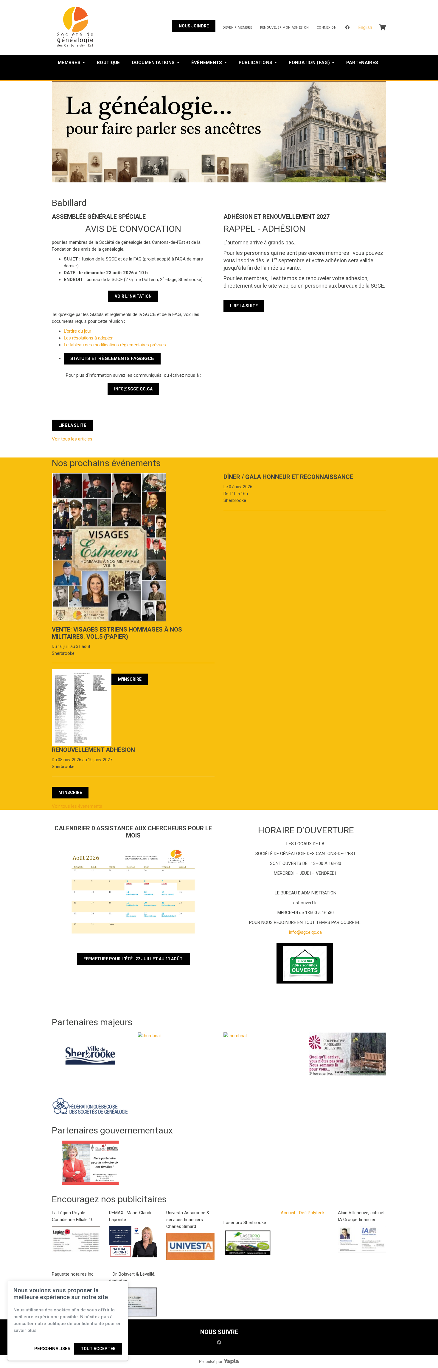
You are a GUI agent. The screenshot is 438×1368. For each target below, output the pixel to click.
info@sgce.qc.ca (133, 389)
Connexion (326, 28)
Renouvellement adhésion (93, 749)
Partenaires (362, 62)
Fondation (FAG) (309, 62)
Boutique (108, 62)
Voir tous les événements (77, 806)
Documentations (153, 62)
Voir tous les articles (72, 439)
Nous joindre (194, 26)
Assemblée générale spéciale (99, 216)
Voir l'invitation (133, 296)
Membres (69, 62)
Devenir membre (237, 28)
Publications (256, 62)
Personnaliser (52, 1348)
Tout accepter (98, 1348)
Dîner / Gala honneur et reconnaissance (288, 476)
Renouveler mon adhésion (284, 28)
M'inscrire (130, 679)
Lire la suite (72, 425)
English (365, 27)
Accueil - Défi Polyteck (302, 1212)
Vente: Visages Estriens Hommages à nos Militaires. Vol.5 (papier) (117, 633)
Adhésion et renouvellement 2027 (276, 216)
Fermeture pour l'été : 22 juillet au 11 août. (133, 958)
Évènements (206, 62)
